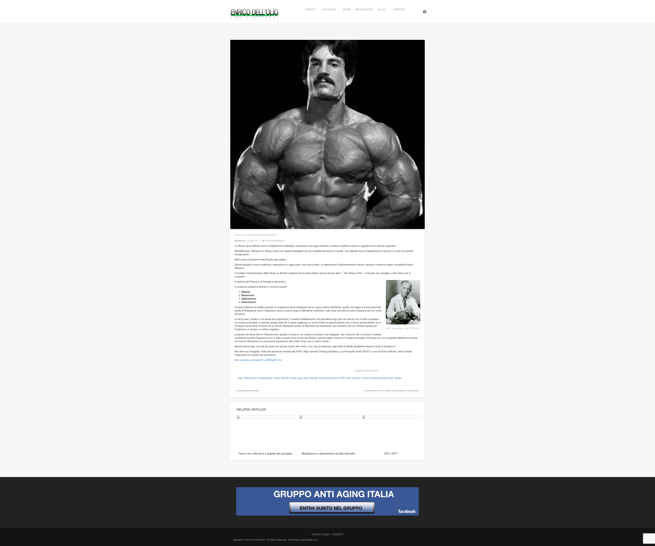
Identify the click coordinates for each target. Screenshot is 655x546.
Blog (382, 9)
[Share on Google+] (392, 370)
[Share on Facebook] (382, 370)
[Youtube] (418, 540)
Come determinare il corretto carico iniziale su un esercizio (392, 390)
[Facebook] (406, 540)
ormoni (365, 378)
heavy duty (296, 378)
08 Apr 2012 (253, 240)
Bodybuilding (268, 234)
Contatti (399, 9)
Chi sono (329, 9)
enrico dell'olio (281, 378)
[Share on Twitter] (387, 370)
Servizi (310, 9)
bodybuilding (265, 378)
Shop (347, 9)
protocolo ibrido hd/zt (382, 378)
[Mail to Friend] (417, 370)
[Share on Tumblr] (412, 370)
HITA (342, 378)
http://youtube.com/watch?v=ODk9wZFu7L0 (258, 360)
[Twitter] (412, 540)
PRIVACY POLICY (321, 534)
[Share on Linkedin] (397, 370)
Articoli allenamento (247, 234)
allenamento (250, 378)
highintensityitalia (275, 240)
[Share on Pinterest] (402, 370)
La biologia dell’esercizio (247, 390)
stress (398, 378)
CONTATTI (337, 534)
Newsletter (364, 9)
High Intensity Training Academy (320, 378)
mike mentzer (353, 378)
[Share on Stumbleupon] (407, 370)
